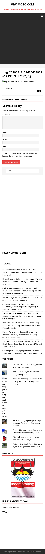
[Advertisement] (22, 42)
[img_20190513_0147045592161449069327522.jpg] (22, 84)
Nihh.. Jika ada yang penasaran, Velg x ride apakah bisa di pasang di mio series (27, 381)
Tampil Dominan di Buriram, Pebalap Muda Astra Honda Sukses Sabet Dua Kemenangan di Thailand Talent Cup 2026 (22, 344)
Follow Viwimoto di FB (14, 253)
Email (4, 139)
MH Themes (37, 552)
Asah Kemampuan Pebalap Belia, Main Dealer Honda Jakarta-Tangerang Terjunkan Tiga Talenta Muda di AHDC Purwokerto (21, 291)
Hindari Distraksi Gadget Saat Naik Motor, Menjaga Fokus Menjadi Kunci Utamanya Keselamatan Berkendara (22, 281)
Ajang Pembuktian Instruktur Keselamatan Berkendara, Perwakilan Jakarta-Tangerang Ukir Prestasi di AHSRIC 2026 (20, 307)
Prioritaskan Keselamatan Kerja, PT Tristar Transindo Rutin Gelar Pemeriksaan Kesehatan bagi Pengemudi (22, 272)
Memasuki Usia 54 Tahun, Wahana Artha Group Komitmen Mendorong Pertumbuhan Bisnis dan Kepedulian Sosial (21, 325)
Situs (4, 146)
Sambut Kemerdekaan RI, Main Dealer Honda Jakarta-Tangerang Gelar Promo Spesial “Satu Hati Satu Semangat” (21, 316)
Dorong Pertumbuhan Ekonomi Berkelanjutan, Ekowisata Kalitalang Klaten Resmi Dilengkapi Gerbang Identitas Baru (20, 334)
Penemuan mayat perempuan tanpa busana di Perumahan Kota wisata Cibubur (27, 423)
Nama (5, 132)
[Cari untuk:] (22, 171)
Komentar (6, 114)
